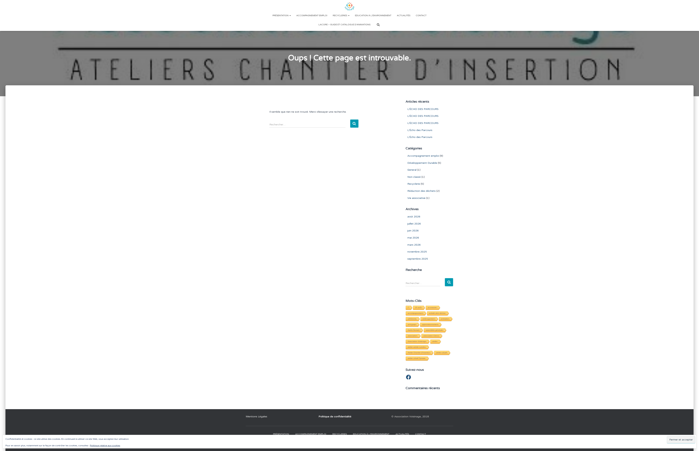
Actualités (403, 15)
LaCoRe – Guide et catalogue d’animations (344, 24)
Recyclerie (413, 183)
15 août (418, 308)
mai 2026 (413, 237)
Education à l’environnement (373, 15)
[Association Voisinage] (349, 6)
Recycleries (340, 15)
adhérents (412, 319)
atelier (434, 341)
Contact (421, 15)
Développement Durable (422, 162)
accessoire (432, 308)
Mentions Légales (256, 416)
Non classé (414, 176)
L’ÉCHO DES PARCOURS (423, 109)
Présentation (281, 15)
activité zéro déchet (437, 313)
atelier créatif (441, 353)
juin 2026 (413, 230)
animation (445, 319)
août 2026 (413, 216)
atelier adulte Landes (417, 347)
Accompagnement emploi (311, 15)
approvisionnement (430, 324)
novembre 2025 (417, 251)
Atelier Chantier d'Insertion (419, 353)
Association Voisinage (417, 341)
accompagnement (415, 313)
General (411, 169)
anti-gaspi (412, 324)
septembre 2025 (417, 258)
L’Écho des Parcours (419, 130)
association (412, 336)
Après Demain (414, 330)
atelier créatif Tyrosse (416, 358)
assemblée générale (434, 330)
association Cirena (431, 336)
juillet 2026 (414, 223)
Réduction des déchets (421, 190)
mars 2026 (414, 244)
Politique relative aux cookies (105, 445)
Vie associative (416, 198)
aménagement (428, 319)
